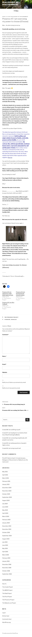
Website (4, 372)
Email (4, 364)
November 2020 (6, 491)
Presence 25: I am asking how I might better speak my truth (7, 293)
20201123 (14, 319)
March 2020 (5, 516)
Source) (10, 157)
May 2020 (5, 510)
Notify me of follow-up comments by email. (14, 382)
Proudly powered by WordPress (10, 633)
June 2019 (5, 545)
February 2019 (6, 558)
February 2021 (6, 481)
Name (4, 356)
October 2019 (6, 532)
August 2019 (5, 539)
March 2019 (5, 555)
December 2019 (6, 526)
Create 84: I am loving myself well (11, 448)
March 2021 (5, 478)
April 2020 (5, 513)
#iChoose (7, 319)
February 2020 (6, 519)
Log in (4, 612)
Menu (16, 11)
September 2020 (7, 497)
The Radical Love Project (9, 603)
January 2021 (5, 484)
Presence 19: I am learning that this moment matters (20, 293)
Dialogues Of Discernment (19, 16)
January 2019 (6, 561)
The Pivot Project (7, 596)
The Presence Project (12, 317)
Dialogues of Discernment (10, 3)
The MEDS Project (7, 590)
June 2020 (5, 507)
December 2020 (6, 487)
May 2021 (5, 471)
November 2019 (6, 529)
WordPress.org (6, 622)
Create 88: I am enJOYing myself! (11, 429)
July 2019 (4, 542)
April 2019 (5, 551)
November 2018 (6, 567)
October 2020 (6, 494)
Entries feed (5, 616)
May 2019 (5, 548)
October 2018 (6, 571)
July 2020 (5, 503)
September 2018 (7, 574)
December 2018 (6, 564)
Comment (5, 334)
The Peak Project (7, 593)
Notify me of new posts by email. (11, 388)
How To (4, 584)
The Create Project (7, 587)
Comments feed (6, 619)
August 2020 (6, 500)
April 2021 (5, 475)
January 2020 (6, 523)
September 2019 (7, 535)
